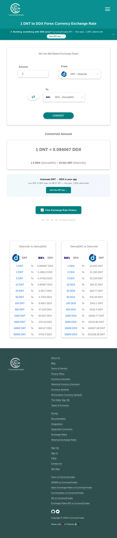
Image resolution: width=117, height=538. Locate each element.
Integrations (57, 424)
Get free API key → (58, 190)
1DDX (71, 266)
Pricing (54, 413)
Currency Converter (60, 379)
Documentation (58, 418)
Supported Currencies (61, 429)
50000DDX (71, 334)
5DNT (19, 278)
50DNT (20, 297)
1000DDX (71, 315)
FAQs (54, 458)
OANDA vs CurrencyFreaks (64, 482)
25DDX (71, 291)
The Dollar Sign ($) (60, 400)
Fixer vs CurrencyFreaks (63, 477)
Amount (23, 67)
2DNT (19, 272)
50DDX (71, 297)
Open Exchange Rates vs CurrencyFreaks (71, 487)
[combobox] (79, 74)
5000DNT (19, 322)
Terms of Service (59, 368)
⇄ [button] (33, 96)
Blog (53, 363)
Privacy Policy (57, 373)
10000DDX (71, 328)
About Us (55, 358)
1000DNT (19, 315)
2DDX (71, 272)
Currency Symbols (60, 389)
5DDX (71, 278)
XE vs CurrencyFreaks (62, 498)
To (47, 89)
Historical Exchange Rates (63, 440)
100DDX (71, 303)
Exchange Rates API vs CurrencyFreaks (70, 503)
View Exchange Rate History (58, 210)
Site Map (55, 469)
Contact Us (56, 463)
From (64, 66)
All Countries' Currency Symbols (66, 395)
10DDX (71, 284)
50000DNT (19, 334)
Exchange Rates (59, 434)
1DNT (19, 266)
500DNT (20, 309)
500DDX (71, 309)
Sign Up (55, 448)
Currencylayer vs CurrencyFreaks (67, 493)
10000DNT (19, 328)
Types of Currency (60, 405)
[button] (107, 9)
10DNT (20, 284)
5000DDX (71, 322)
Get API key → (56, 36)
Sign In (54, 453)
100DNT (20, 303)
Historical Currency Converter (65, 384)
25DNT (20, 291)
